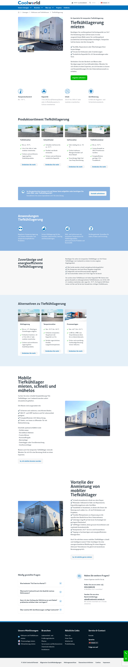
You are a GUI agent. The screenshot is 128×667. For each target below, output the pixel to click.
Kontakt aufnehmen (98, 193)
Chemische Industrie (48, 647)
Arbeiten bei (69, 641)
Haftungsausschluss (70, 662)
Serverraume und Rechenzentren (52, 644)
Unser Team (68, 638)
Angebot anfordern (79, 78)
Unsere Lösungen (23, 8)
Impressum (106, 662)
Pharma (44, 641)
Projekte (59, 8)
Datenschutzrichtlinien (86, 662)
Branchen (37, 8)
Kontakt (91, 635)
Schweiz (105, 2)
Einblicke (67, 8)
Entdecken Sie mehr (29, 165)
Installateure (45, 649)
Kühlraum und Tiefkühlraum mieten (29, 637)
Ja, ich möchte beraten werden (30, 461)
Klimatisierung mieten (28, 644)
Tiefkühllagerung (57, 12)
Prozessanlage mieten (28, 641)
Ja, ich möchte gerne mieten (82, 557)
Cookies (98, 662)
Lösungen (25, 12)
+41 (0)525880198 (82, 2)
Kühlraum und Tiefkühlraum (40, 12)
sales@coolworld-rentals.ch (94, 599)
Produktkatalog (70, 644)
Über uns (48, 8)
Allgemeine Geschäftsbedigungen (50, 662)
